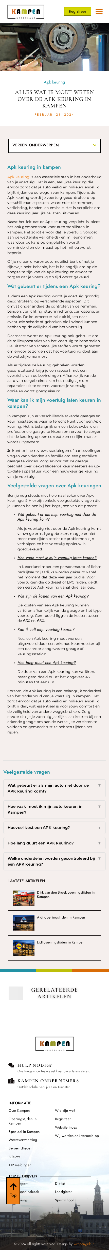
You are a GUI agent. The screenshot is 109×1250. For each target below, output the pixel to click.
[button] (99, 11)
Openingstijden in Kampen (22, 1121)
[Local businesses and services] (11, 1081)
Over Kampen (19, 1110)
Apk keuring (54, 82)
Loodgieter (63, 1191)
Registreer (63, 1118)
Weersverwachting (23, 1139)
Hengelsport (18, 1183)
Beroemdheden (20, 1148)
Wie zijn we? (65, 1110)
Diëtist (60, 1183)
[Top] (13, 1186)
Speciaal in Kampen (24, 1131)
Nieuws (14, 1156)
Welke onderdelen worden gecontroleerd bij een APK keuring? (54, 861)
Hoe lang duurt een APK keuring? (54, 843)
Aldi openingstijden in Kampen (61, 917)
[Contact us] (11, 1065)
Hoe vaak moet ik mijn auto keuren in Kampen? (54, 809)
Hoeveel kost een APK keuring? (54, 827)
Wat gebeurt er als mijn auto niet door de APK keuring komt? (54, 788)
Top (13, 1195)
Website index (66, 1127)
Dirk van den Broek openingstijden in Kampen (66, 894)
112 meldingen (20, 1165)
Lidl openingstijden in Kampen (60, 942)
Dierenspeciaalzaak (24, 1191)
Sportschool (64, 1200)
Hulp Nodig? (34, 1065)
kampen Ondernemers (48, 1081)
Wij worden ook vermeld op (77, 1135)
